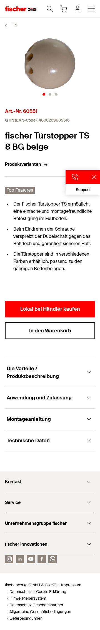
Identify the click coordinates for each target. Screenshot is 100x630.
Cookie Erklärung (51, 591)
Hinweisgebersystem (27, 598)
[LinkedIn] (20, 559)
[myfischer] (77, 9)
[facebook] (42, 559)
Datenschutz (20, 591)
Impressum (71, 584)
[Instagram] (9, 559)
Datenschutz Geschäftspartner (36, 604)
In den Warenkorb (50, 330)
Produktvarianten (23, 164)
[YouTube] (31, 559)
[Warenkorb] (64, 9)
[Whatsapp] (52, 559)
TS (14, 25)
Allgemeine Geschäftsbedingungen (40, 611)
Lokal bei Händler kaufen (50, 309)
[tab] (43, 94)
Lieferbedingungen (25, 618)
